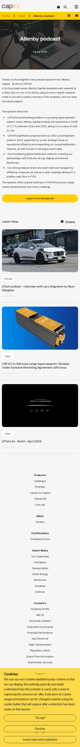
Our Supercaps (40, 556)
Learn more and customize (40, 739)
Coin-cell (40, 504)
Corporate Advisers (40, 621)
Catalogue (40, 481)
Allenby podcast (44, 16)
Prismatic (40, 487)
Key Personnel (40, 638)
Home (6, 16)
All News (70, 221)
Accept (40, 718)
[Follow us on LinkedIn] (69, 15)
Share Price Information (39, 656)
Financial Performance (40, 632)
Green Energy (40, 574)
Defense (40, 592)
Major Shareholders (40, 644)
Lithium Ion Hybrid (40, 493)
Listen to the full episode (40, 198)
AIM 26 (40, 615)
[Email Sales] (76, 15)
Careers (40, 522)
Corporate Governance (40, 627)
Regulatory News (40, 650)
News (21, 16)
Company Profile (40, 609)
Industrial (40, 586)
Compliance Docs (40, 539)
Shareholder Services (40, 662)
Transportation (40, 568)
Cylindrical (40, 498)
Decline (40, 728)
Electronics (40, 580)
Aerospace (40, 562)
